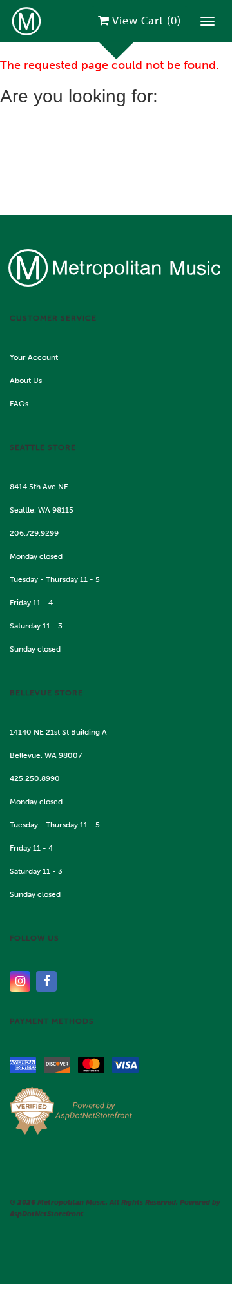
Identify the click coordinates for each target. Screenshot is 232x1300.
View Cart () (146, 20)
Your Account (34, 357)
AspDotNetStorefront (47, 1214)
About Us (26, 380)
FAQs (19, 403)
